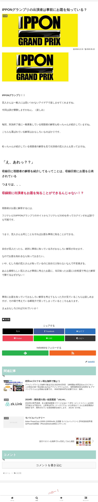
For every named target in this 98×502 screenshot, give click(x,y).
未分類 (7, 319)
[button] (80, 338)
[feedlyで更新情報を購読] (25, 353)
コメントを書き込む (49, 465)
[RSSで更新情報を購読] (73, 353)
